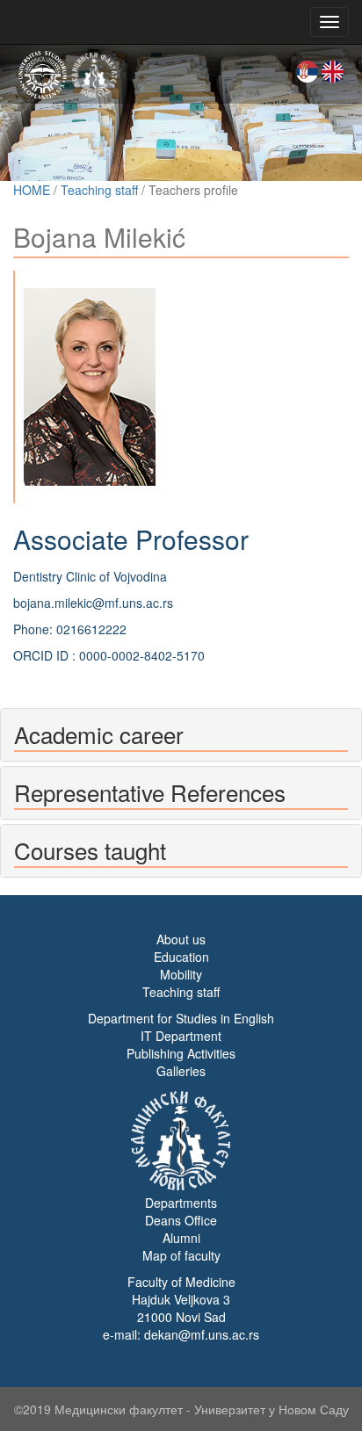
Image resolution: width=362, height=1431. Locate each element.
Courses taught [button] (90, 850)
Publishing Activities (181, 1053)
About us (181, 939)
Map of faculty (181, 1255)
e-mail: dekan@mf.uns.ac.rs (181, 1334)
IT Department (181, 1035)
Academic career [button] (99, 734)
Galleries (181, 1071)
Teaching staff (99, 190)
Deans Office (181, 1220)
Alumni (181, 1238)
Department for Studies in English (181, 1018)
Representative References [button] (150, 792)
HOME (31, 190)
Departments (181, 1202)
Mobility (181, 974)
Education (181, 956)
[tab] (181, 735)
